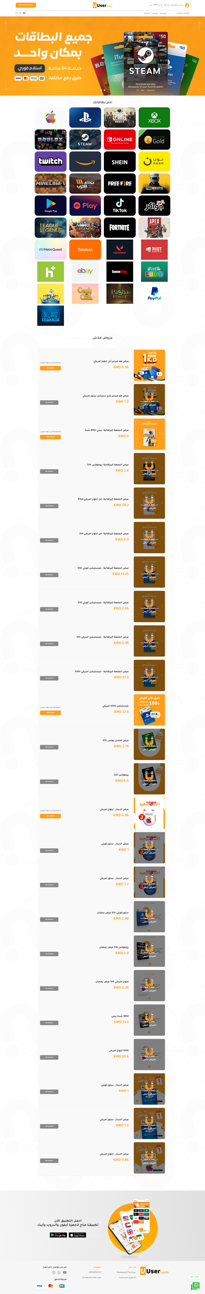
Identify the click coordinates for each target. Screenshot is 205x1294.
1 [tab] (104, 90)
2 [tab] (101, 90)
